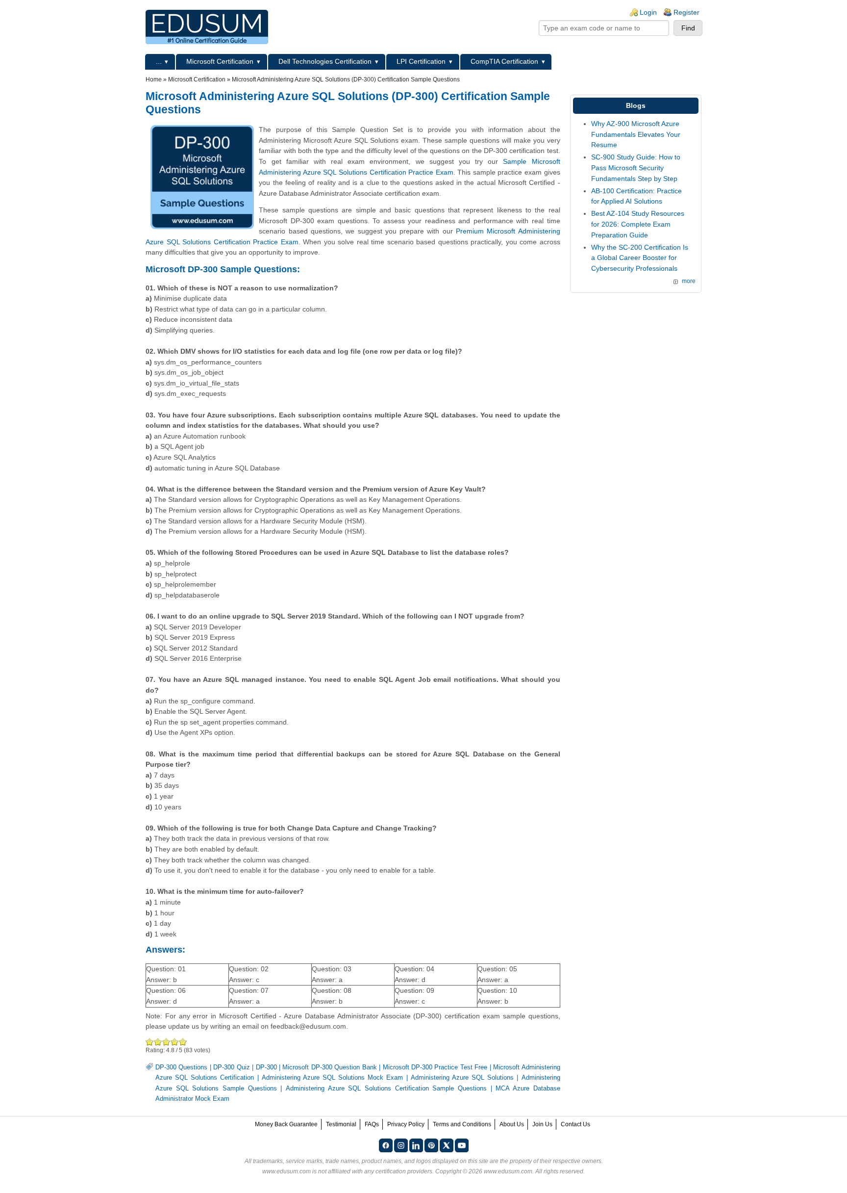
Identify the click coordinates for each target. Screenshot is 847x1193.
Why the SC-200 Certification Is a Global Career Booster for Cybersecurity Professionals (639, 257)
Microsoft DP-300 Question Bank (329, 1067)
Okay (158, 1041)
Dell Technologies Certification (325, 61)
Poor (150, 1041)
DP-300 (266, 1067)
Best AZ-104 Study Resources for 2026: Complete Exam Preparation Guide (637, 223)
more (689, 281)
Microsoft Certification (219, 61)
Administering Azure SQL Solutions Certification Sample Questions (386, 1088)
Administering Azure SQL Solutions (462, 1077)
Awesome (182, 1041)
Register (686, 12)
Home (154, 79)
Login (648, 12)
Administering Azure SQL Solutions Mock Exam (332, 1077)
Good (166, 1041)
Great (175, 1041)
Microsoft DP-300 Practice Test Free (435, 1067)
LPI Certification (421, 61)
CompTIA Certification (504, 61)
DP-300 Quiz (231, 1067)
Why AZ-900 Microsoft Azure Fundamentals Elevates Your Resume (635, 134)
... (159, 61)
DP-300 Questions (181, 1067)
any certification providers (398, 1171)
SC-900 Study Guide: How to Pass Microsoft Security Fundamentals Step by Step (635, 167)
